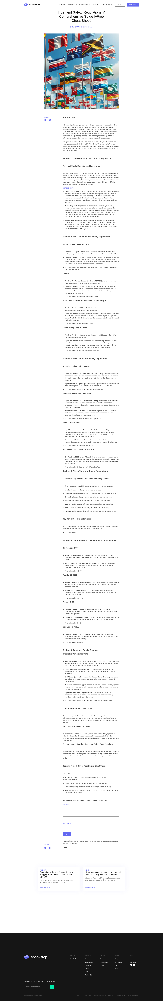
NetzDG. (93, 324)
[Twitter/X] (134, 965)
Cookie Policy (120, 995)
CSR (78, 995)
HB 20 (79, 623)
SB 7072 (80, 598)
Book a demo (133, 4)
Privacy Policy (87, 995)
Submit (67, 834)
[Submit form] (52, 987)
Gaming (87, 959)
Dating (87, 968)
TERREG (95, 296)
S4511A (80, 642)
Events (117, 965)
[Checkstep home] (32, 4)
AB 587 (79, 571)
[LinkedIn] (131, 965)
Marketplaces (89, 962)
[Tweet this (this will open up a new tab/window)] (50, 120)
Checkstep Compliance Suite (102, 700)
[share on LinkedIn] (45, 120)
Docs (116, 968)
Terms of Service (133, 995)
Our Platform (62, 4)
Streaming (88, 965)
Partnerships (104, 962)
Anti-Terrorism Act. (93, 467)
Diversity (111, 995)
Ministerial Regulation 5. (93, 418)
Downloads (118, 962)
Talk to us (120, 4)
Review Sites (89, 975)
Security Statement (100, 995)
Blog (116, 959)
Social (87, 972)
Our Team (103, 959)
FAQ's (102, 965)
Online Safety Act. (93, 351)
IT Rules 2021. (90, 445)
